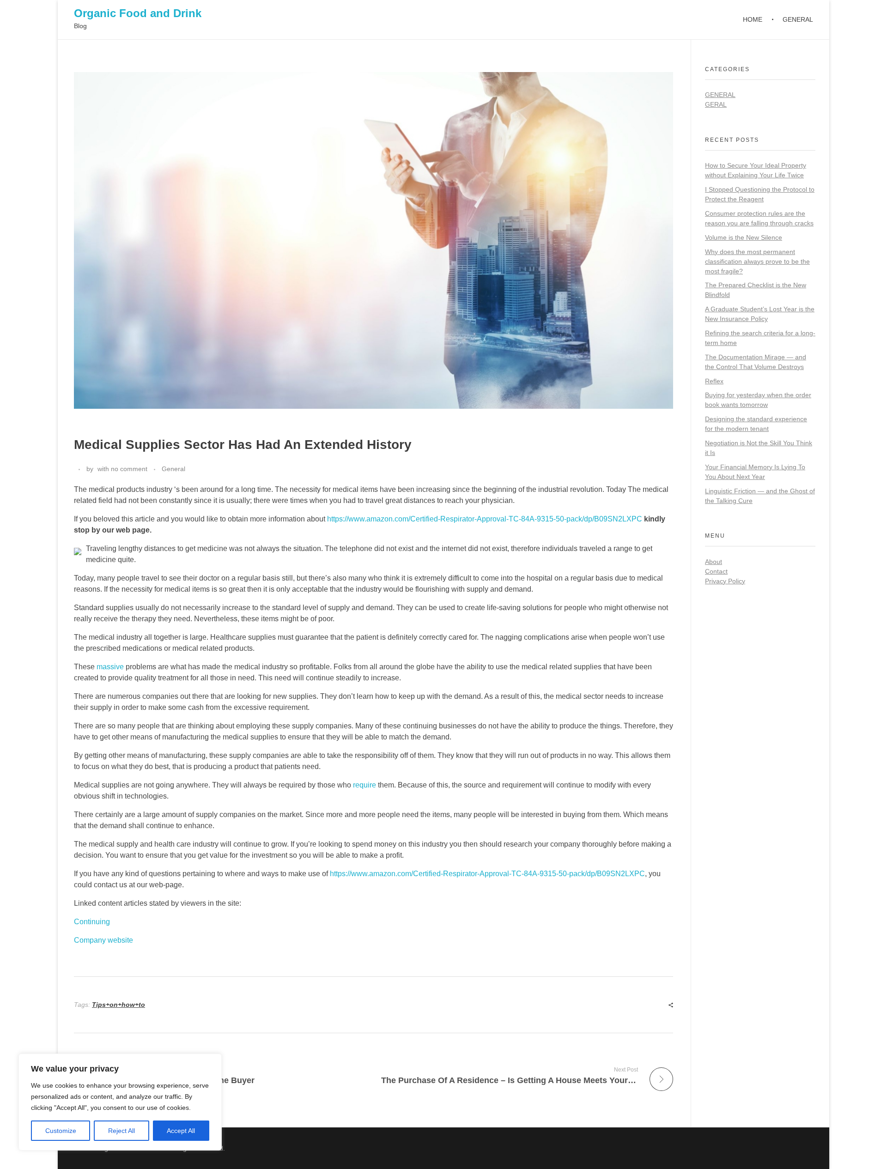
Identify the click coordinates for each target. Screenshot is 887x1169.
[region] (120, 1102)
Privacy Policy (725, 581)
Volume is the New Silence (743, 237)
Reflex (714, 381)
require (364, 785)
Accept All (181, 1130)
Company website (103, 940)
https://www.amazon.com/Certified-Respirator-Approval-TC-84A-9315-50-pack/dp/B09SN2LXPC (484, 519)
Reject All (121, 1130)
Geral (716, 104)
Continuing (92, 922)
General (173, 468)
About (713, 561)
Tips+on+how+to (118, 1004)
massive (110, 667)
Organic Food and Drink (137, 13)
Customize (60, 1130)
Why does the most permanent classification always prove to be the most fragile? (757, 261)
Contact (716, 571)
